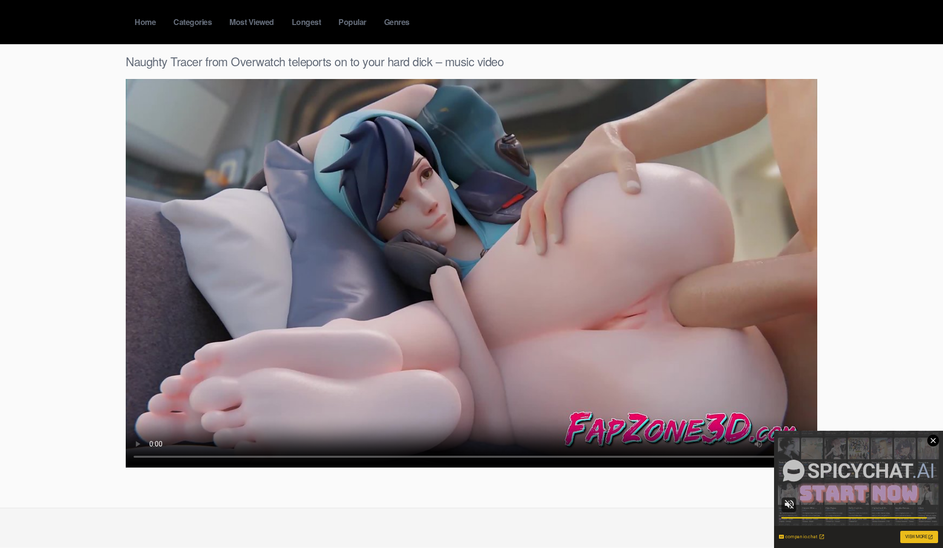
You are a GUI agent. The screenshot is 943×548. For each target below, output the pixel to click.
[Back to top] (916, 516)
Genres (397, 21)
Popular (352, 21)
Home (145, 21)
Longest (306, 21)
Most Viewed (251, 21)
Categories (192, 21)
